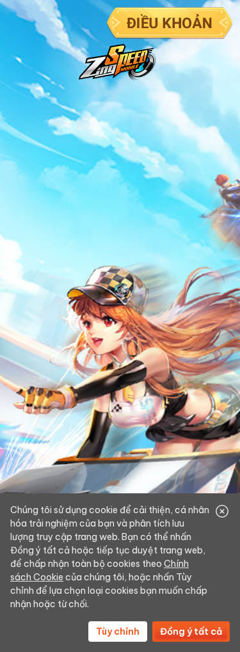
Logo (117, 62)
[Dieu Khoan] (170, 24)
